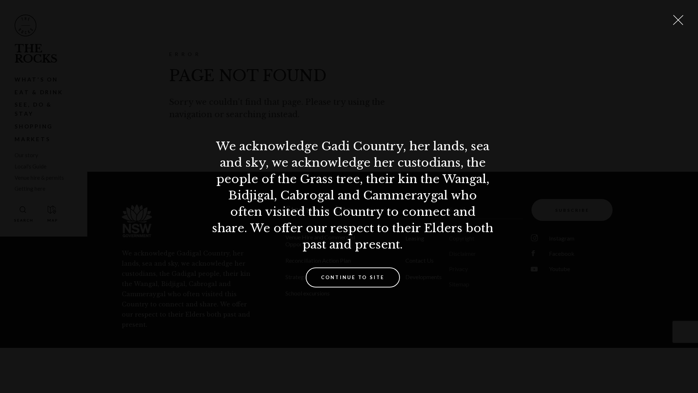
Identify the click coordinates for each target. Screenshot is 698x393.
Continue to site (353, 277)
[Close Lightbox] (678, 20)
